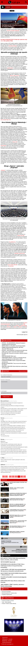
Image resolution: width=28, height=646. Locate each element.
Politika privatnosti (6, 642)
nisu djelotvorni (12, 241)
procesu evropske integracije (13, 30)
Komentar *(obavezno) (5, 379)
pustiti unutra (10, 68)
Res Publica (25, 322)
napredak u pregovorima (19, 253)
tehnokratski (3, 145)
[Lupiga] (14, 2)
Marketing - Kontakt (7, 640)
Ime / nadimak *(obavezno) (6, 374)
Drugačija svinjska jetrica (7, 594)
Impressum (5, 637)
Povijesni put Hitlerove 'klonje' (8, 600)
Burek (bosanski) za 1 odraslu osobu (9, 593)
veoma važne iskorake (12, 264)
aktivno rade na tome (14, 75)
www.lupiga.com (10, 644)
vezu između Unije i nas (6, 119)
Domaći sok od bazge (6, 591)
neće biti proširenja (13, 46)
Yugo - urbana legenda (6, 602)
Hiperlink (5, 555)
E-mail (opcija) (4, 391)
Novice (8, 7)
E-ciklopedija (7, 598)
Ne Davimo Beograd (24, 325)
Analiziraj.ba (8, 326)
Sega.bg (15, 326)
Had (25, 326)
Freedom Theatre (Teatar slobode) (9, 603)
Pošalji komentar (6, 396)
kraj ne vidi (15, 141)
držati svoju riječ (20, 235)
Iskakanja (3, 170)
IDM (7, 325)
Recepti (5, 589)
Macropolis (20, 326)
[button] (2, 1)
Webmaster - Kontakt (7, 639)
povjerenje (11, 266)
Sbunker (17, 325)
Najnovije (4, 480)
